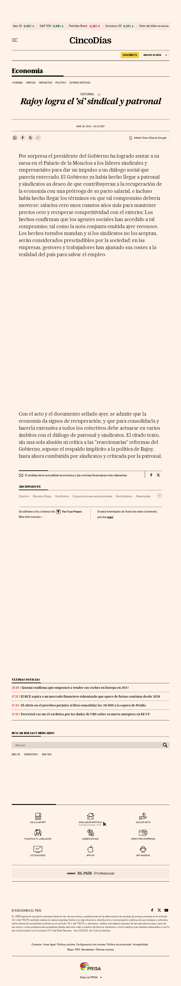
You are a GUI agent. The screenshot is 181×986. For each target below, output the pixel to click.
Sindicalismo (124, 496)
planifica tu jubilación (38, 839)
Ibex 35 (17, 26)
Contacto (37, 944)
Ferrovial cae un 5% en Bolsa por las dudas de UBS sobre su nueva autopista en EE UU (85, 714)
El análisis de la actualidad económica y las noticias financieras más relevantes (76, 475)
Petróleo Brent (78, 26)
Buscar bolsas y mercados (33, 733)
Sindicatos (62, 496)
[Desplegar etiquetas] (159, 496)
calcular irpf (38, 822)
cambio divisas (90, 839)
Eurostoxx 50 (114, 26)
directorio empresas (143, 839)
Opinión (24, 496)
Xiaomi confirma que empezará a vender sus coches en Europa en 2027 (75, 688)
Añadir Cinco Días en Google (150, 137)
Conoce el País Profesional (91, 873)
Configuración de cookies (90, 944)
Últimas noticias (80, 82)
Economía (27, 71)
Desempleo (143, 496)
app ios (90, 855)
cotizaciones (37, 855)
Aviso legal (49, 944)
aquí (110, 517)
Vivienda (17, 82)
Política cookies (66, 944)
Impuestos (45, 82)
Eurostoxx (31, 754)
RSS (77, 949)
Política (60, 82)
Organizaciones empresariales (92, 496)
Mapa (70, 949)
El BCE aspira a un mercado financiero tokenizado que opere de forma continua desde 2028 (90, 696)
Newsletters (87, 949)
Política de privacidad (119, 944)
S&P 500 (45, 26)
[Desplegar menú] (15, 40)
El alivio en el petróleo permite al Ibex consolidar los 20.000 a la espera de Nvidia (83, 705)
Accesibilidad (140, 944)
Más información (30, 517)
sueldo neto (143, 822)
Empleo (31, 82)
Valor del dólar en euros (154, 26)
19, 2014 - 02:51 (90, 126)
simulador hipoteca (90, 822)
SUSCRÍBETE (130, 55)
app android (143, 855)
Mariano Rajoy (42, 496)
